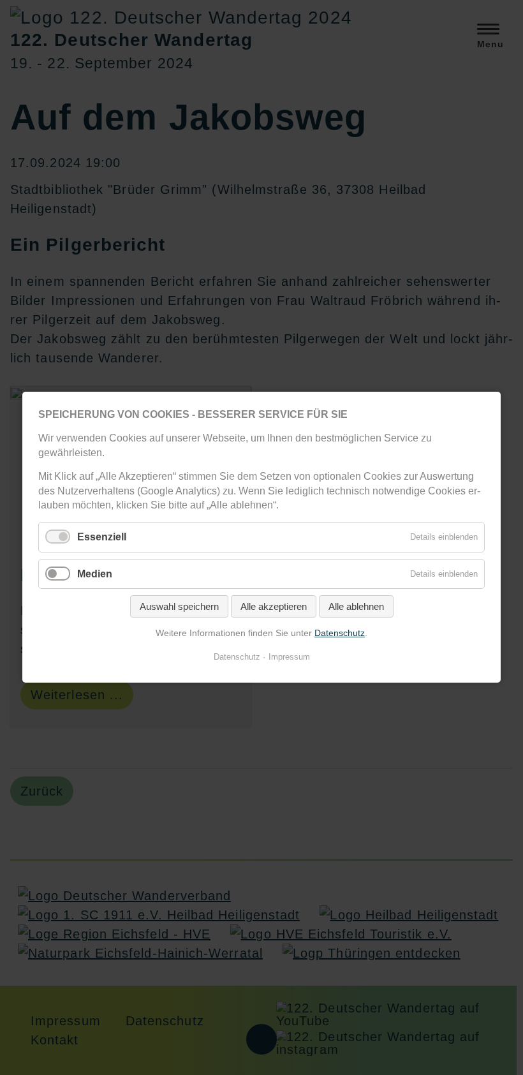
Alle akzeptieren (273, 606)
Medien (94, 573)
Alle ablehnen (356, 606)
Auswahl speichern (179, 606)
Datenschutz (339, 633)
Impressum (289, 657)
